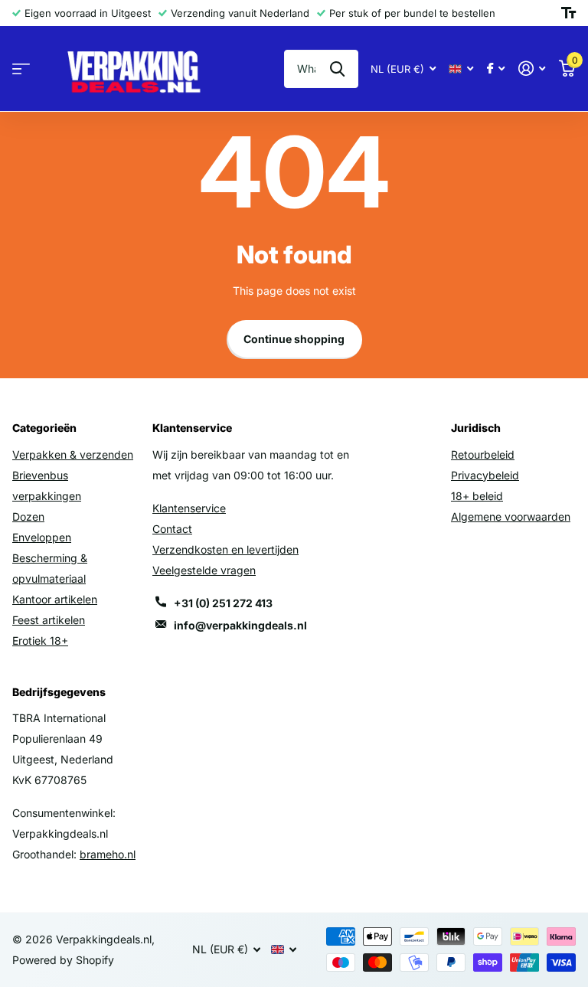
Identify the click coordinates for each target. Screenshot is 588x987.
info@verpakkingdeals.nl (240, 625)
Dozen (28, 516)
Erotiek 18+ (40, 640)
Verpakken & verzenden (72, 454)
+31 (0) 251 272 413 (223, 603)
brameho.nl (108, 854)
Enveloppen (41, 537)
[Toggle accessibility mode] (568, 13)
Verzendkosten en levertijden (225, 549)
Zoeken (337, 69)
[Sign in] (532, 68)
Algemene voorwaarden (510, 516)
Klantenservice (189, 508)
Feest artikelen (48, 619)
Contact (172, 528)
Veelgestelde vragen (204, 570)
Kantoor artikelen (54, 599)
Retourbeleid (482, 454)
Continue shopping (294, 338)
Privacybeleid (485, 475)
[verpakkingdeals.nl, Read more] (495, 68)
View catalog (21, 69)
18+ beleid (477, 495)
